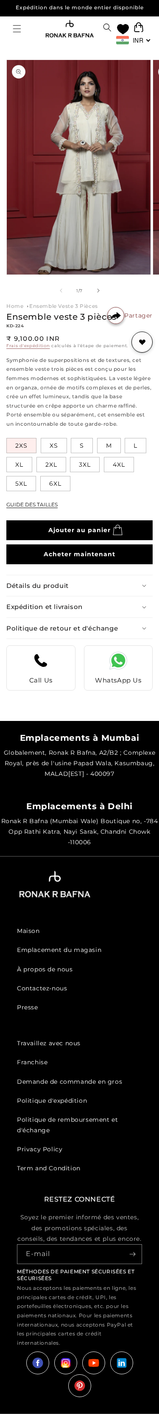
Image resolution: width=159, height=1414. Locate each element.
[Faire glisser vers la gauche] (61, 290)
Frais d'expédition (28, 345)
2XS (21, 445)
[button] (17, 28)
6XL (55, 483)
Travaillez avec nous (49, 1043)
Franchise (32, 1062)
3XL (85, 464)
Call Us (41, 680)
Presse (27, 1007)
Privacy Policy (39, 1149)
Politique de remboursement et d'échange (67, 1125)
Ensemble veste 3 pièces (63, 306)
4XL (119, 464)
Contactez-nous (42, 988)
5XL (21, 483)
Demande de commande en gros (69, 1081)
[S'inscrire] (132, 1254)
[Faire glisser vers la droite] (98, 290)
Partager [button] (138, 315)
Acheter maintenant (79, 554)
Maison (28, 931)
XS (54, 445)
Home (14, 306)
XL (19, 464)
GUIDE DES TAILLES (32, 504)
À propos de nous (45, 969)
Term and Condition (49, 1168)
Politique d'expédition (52, 1100)
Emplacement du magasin (59, 950)
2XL (51, 464)
